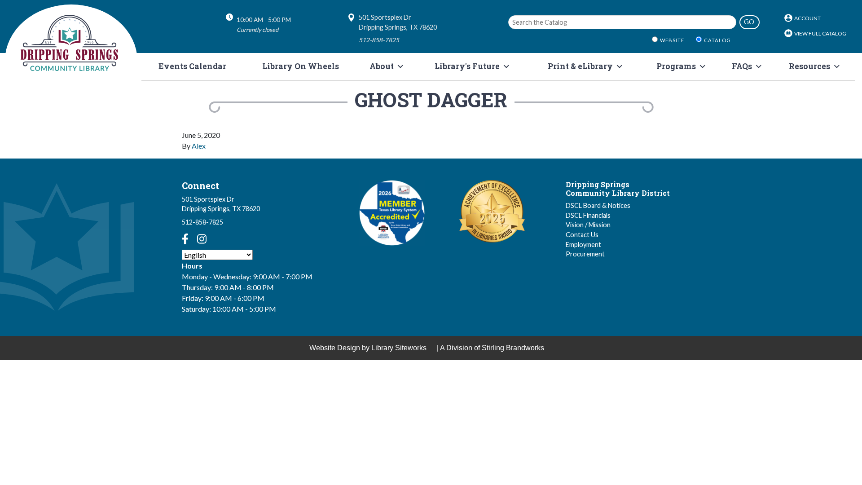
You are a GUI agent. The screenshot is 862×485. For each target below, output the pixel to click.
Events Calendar (192, 66)
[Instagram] (202, 239)
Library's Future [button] (467, 66)
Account (807, 18)
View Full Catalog (820, 33)
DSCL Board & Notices (598, 205)
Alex (199, 145)
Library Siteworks (399, 348)
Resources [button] (809, 66)
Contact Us (582, 234)
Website (672, 40)
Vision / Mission (588, 225)
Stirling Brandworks (513, 348)
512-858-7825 (202, 222)
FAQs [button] (742, 66)
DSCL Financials (588, 215)
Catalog (717, 40)
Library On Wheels (300, 66)
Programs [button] (676, 66)
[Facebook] (185, 239)
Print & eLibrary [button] (580, 66)
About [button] (381, 66)
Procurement (585, 254)
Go (749, 22)
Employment (583, 244)
